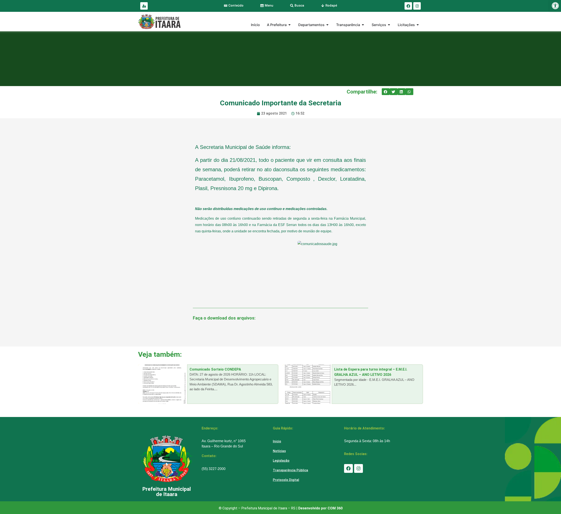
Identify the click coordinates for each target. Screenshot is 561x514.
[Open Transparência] (363, 24)
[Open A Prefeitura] (289, 24)
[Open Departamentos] (327, 24)
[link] (555, 5)
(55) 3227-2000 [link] (213, 469)
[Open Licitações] (417, 24)
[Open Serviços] (389, 24)
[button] (386, 91)
